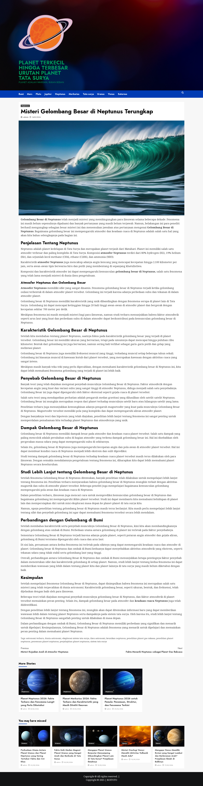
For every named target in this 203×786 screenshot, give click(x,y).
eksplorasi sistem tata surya (75, 638)
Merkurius (74, 94)
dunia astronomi (53, 638)
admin (25, 117)
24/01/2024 (36, 117)
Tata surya (88, 94)
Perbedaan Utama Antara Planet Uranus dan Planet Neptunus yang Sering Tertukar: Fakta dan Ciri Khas (33, 756)
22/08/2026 (34, 765)
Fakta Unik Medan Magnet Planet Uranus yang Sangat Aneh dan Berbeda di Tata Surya (67, 754)
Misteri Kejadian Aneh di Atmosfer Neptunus (44, 650)
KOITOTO (112, 779)
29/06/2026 (76, 709)
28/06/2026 (118, 709)
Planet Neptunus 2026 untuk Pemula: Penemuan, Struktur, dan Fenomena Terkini (121, 702)
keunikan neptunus (116, 638)
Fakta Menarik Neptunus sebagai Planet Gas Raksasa (154, 650)
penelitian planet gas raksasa (141, 638)
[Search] (182, 93)
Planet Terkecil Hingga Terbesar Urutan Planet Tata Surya (43, 70)
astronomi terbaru (35, 638)
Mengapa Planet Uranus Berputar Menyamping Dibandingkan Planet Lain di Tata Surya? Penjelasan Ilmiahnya (101, 756)
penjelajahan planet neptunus (74, 641)
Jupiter (48, 94)
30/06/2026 (34, 709)
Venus (111, 94)
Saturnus (122, 94)
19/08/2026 (101, 765)
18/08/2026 (135, 759)
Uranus (101, 94)
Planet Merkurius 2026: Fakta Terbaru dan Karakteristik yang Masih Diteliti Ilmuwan (80, 702)
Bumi (21, 94)
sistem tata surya (98, 641)
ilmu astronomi (97, 638)
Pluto (38, 94)
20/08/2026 (68, 762)
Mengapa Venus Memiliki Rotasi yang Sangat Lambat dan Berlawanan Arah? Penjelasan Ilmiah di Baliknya (168, 756)
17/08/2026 (169, 765)
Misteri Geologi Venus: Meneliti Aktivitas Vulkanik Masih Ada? (134, 753)
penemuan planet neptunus (45, 641)
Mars (29, 94)
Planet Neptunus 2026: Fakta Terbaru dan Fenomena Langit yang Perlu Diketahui (37, 702)
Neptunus (60, 94)
